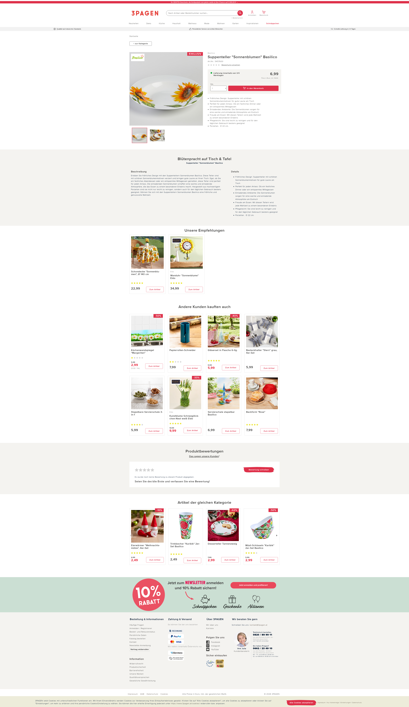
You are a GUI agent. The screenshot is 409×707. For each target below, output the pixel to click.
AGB (142, 694)
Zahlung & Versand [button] (180, 619)
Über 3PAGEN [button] (215, 619)
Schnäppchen (272, 23)
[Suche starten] (240, 13)
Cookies (164, 694)
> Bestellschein (237, 18)
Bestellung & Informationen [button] (147, 619)
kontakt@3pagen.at (258, 625)
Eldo (172, 272)
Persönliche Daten (138, 635)
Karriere (210, 628)
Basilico (211, 53)
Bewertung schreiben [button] (259, 470)
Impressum (133, 694)
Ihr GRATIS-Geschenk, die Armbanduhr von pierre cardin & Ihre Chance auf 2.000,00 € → (204, 2)
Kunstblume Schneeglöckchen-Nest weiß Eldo (184, 417)
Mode (206, 23)
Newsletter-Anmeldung (140, 645)
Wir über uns (212, 625)
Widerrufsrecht (136, 663)
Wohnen (221, 23)
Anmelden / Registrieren (141, 628)
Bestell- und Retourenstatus (142, 632)
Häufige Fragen (137, 625)
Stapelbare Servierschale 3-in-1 (147, 413)
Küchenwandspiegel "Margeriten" (142, 351)
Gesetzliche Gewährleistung (143, 681)
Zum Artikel (154, 289)
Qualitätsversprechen (139, 677)
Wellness (192, 23)
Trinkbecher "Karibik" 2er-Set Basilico (185, 545)
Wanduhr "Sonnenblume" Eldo (184, 277)
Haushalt (176, 23)
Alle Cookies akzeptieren (301, 702)
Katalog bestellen (138, 638)
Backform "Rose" (255, 412)
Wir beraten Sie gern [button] (245, 619)
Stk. (212, 84)
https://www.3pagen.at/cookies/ (185, 703)
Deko (148, 23)
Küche (162, 23)
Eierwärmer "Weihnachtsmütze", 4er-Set (145, 547)
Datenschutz (152, 694)
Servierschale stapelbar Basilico (221, 413)
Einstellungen (346, 702)
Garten (235, 23)
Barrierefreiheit (137, 670)
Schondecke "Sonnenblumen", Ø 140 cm (145, 273)
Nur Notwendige (333, 702)
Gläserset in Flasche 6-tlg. (223, 350)
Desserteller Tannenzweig (222, 543)
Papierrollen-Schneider (182, 350)
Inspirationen (252, 23)
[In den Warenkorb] (253, 84)
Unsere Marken (137, 674)
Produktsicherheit (138, 667)
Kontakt (133, 642)
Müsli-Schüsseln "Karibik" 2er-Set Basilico (259, 547)
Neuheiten (134, 23)
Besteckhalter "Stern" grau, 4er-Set (261, 351)
